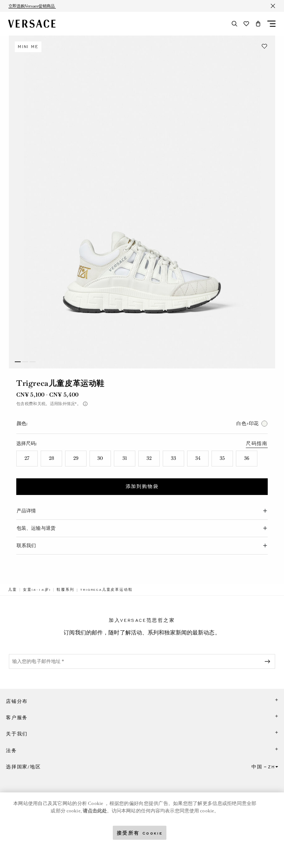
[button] (258, 24)
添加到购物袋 (142, 486)
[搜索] (234, 24)
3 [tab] (33, 361)
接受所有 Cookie (140, 832)
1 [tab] (18, 361)
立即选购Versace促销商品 (32, 6)
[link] (12, 589)
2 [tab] (25, 361)
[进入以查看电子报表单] (269, 661)
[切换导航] (271, 23)
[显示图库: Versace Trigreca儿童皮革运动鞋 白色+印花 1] (142, 202)
